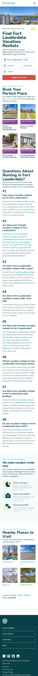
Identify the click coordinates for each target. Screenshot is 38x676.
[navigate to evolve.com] (4, 621)
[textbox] (19, 59)
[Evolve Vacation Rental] (8, 3)
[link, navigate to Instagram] (8, 655)
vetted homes (18, 489)
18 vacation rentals (27, 272)
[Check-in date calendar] (5, 66)
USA (20, 595)
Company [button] (6, 640)
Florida (26, 595)
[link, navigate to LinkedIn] (18, 655)
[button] (19, 71)
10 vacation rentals (26, 373)
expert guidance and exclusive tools (21, 500)
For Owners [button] (8, 628)
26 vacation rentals (19, 201)
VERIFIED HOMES (9, 121)
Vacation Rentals (9, 595)
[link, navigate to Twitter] (13, 655)
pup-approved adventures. (14, 256)
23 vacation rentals (25, 400)
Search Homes (19, 77)
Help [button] (4, 645)
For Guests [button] (8, 634)
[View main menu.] (34, 3)
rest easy (10, 99)
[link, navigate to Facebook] (4, 655)
